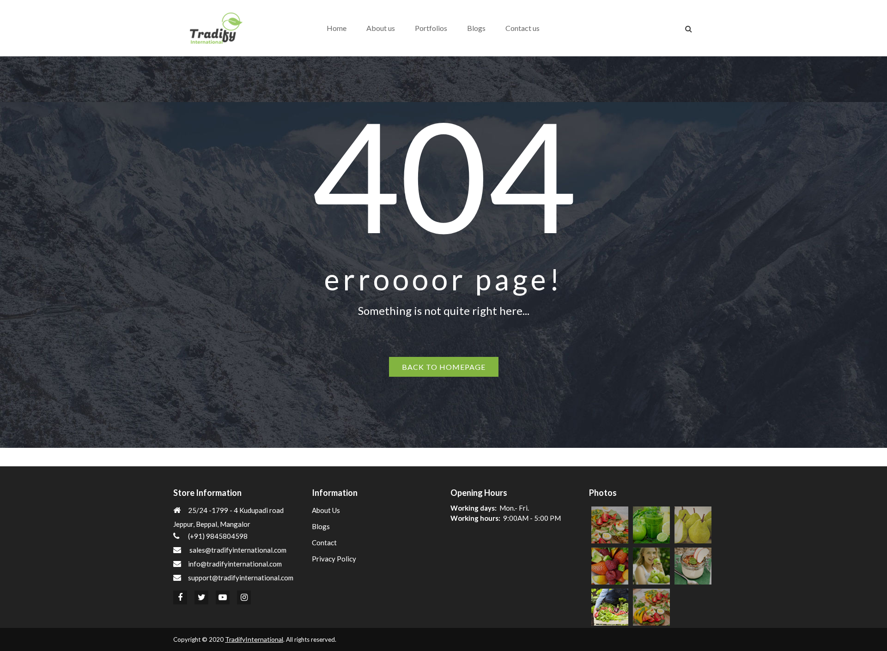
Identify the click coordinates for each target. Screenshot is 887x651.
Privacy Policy (334, 559)
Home (336, 28)
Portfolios (431, 28)
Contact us (522, 28)
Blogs (476, 28)
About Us (326, 510)
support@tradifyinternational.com (240, 577)
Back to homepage (444, 366)
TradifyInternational (254, 639)
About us (380, 28)
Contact (324, 542)
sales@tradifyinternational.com (237, 550)
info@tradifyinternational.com (235, 564)
